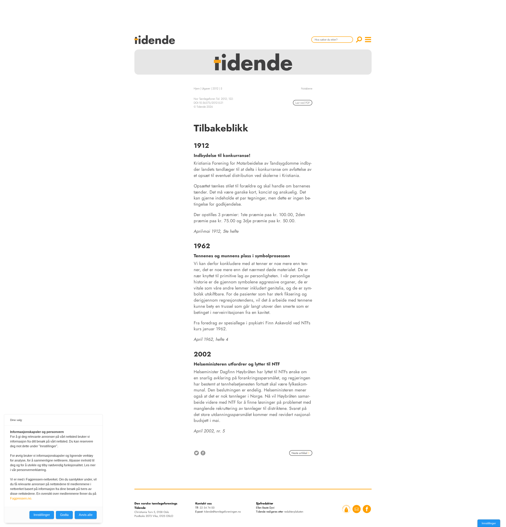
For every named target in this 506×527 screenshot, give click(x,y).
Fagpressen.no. (21, 498)
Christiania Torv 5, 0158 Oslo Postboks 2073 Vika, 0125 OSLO (153, 514)
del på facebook (203, 453)
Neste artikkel (299, 453)
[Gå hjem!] (155, 42)
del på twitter (196, 453)
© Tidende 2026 (203, 107)
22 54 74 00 (207, 508)
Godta (64, 515)
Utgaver (206, 88)
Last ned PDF (302, 103)
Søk (359, 39)
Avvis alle (86, 515)
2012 (215, 88)
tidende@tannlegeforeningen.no (222, 512)
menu (368, 39)
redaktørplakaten (293, 512)
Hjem (197, 88)
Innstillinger (489, 523)
